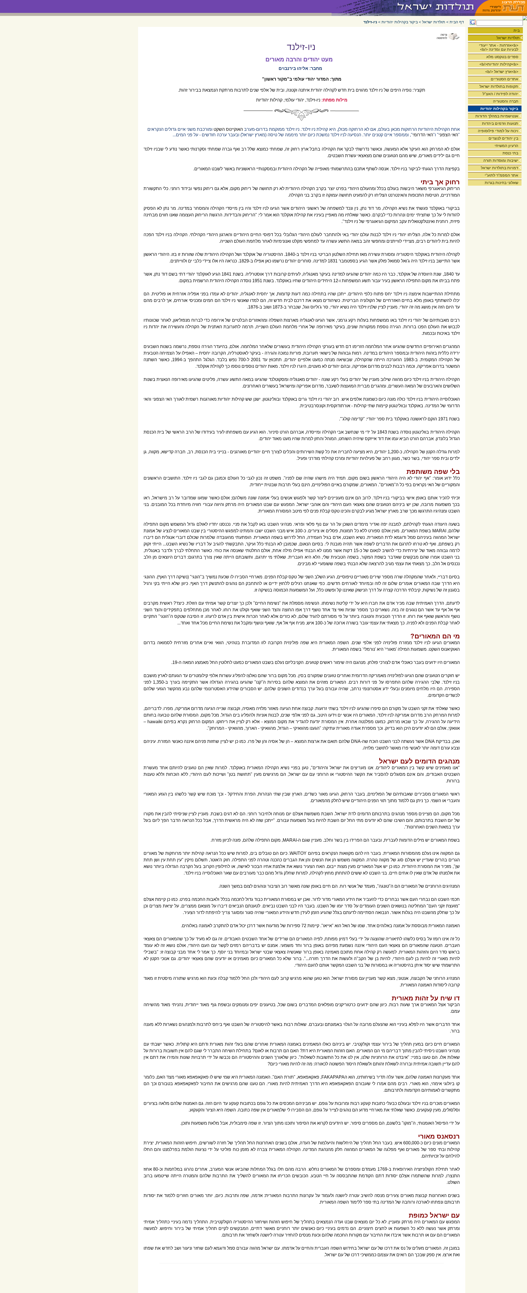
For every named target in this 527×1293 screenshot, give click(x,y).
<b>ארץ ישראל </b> (501, 71)
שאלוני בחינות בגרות (501, 182)
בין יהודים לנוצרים (503, 138)
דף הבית (457, 22)
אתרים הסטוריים (504, 79)
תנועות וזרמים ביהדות (500, 123)
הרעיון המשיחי (506, 145)
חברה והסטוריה (505, 101)
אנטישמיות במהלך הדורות (496, 116)
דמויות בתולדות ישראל (499, 168)
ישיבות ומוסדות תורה (500, 160)
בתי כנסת (510, 153)
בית (517, 30)
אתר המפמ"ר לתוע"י (501, 175)
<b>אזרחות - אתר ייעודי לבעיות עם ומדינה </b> (498, 47)
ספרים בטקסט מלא (502, 57)
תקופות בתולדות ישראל (499, 86)
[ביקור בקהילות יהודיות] (403, 6)
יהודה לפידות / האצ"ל (500, 94)
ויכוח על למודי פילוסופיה (498, 131)
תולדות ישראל (508, 38)
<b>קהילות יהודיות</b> (499, 64)
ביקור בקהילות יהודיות (499, 108)
